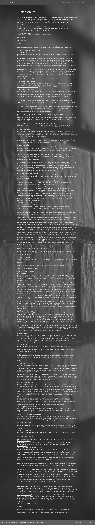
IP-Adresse (66, 316)
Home (56, 2)
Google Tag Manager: (24, 495)
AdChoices (65, 303)
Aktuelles (62, 2)
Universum (20, 182)
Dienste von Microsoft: (24, 398)
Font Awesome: (22, 439)
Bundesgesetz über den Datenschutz (40, 85)
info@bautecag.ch (22, 43)
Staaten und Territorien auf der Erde (49, 181)
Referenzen (69, 2)
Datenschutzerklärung (68, 388)
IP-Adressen (66, 462)
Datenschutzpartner (70, 505)
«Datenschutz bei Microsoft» (53, 403)
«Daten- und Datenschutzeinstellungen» (53, 404)
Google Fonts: (21, 442)
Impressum (79, 522)
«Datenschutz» (41, 491)
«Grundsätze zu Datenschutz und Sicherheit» (47, 388)
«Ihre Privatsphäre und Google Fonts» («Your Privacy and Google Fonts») (44, 443)
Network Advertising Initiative (48, 305)
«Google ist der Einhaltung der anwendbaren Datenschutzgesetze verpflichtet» (41, 389)
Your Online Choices (39, 306)
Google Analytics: (22, 486)
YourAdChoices (66, 305)
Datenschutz (87, 522)
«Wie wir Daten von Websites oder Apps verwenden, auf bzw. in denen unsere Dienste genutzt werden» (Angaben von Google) (47, 392)
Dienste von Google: (23, 384)
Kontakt (83, 2)
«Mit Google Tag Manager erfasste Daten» (61, 498)
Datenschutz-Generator (54, 505)
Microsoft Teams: (22, 425)
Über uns (77, 2)
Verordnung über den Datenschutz (27, 87)
